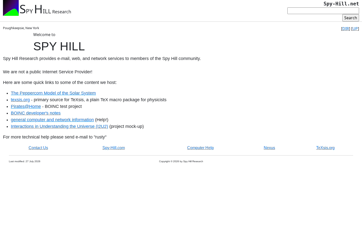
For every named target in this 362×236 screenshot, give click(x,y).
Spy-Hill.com (113, 148)
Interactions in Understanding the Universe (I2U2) (59, 126)
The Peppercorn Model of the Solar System (53, 93)
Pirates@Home (26, 106)
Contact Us (38, 148)
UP (355, 28)
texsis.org (20, 99)
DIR (345, 28)
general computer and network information (52, 119)
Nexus (269, 148)
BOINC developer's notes (36, 113)
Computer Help (200, 148)
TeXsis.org (325, 148)
